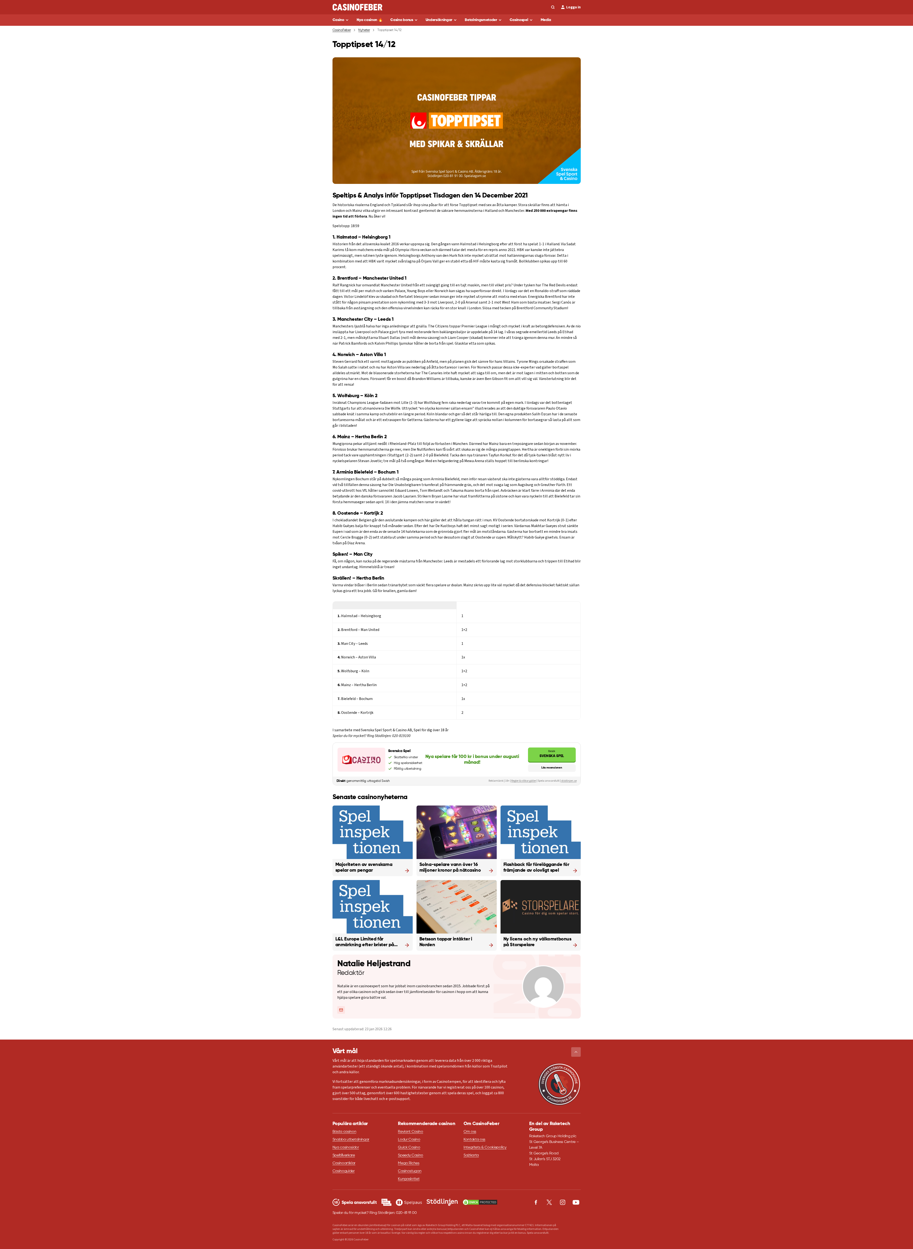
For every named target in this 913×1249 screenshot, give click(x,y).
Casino (338, 20)
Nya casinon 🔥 (370, 20)
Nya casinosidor (345, 1147)
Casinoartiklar (344, 1163)
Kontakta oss (474, 1140)
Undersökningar (439, 20)
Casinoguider (343, 1171)
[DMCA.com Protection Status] (480, 1202)
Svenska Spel (551, 753)
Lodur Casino (409, 1140)
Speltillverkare (343, 1155)
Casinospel (519, 20)
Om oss (470, 1132)
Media (546, 20)
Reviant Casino (410, 1132)
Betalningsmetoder (481, 20)
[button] (576, 1052)
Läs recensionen (551, 767)
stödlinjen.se (569, 781)
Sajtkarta (471, 1155)
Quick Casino (409, 1147)
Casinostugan (409, 1171)
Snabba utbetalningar (350, 1140)
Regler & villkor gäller (523, 781)
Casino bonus (401, 20)
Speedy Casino (410, 1155)
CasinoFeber (341, 30)
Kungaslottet (408, 1179)
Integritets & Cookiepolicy (485, 1147)
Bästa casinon (344, 1132)
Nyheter (364, 30)
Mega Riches (408, 1163)
